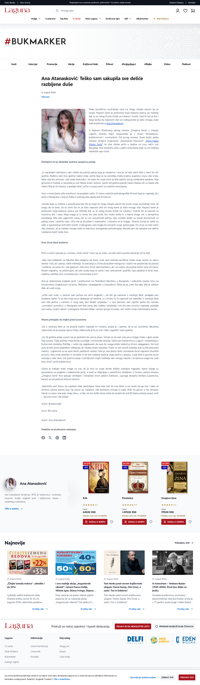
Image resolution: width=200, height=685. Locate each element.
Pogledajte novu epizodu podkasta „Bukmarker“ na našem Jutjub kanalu (100, 2)
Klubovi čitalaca (176, 2)
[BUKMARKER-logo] (35, 41)
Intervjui (45, 97)
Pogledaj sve (182, 543)
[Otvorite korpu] (193, 10)
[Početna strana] (18, 11)
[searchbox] (100, 11)
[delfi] (135, 640)
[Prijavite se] (177, 10)
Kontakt (191, 2)
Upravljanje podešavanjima (143, 677)
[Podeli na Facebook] (43, 437)
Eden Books (10, 2)
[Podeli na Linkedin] (64, 437)
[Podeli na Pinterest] (57, 437)
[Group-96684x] (185, 640)
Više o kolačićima (62, 679)
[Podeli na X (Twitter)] (50, 437)
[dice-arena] (159, 640)
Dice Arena (25, 2)
